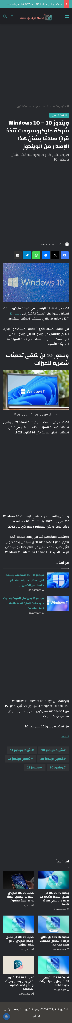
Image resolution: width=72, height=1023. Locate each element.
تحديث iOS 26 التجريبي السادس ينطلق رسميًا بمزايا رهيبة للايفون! (20, 896)
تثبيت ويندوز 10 (52, 750)
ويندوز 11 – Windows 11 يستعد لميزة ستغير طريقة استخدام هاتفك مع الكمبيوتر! (25, 580)
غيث (61, 244)
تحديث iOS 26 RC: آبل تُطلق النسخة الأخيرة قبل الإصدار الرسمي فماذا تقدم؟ (54, 898)
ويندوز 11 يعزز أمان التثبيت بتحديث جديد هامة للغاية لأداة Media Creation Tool (23, 603)
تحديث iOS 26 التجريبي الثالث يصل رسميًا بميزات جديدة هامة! (54, 981)
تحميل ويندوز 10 (51, 759)
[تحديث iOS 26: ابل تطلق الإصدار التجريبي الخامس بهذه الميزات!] (53, 924)
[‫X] (55, 255)
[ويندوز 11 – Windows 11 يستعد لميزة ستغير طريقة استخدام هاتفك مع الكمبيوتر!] (58, 580)
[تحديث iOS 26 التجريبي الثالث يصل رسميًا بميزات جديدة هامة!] (53, 965)
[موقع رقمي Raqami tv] (36, 16)
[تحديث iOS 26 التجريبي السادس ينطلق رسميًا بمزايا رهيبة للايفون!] (18, 880)
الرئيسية (62, 106)
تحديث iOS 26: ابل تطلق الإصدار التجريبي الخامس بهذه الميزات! (54, 940)
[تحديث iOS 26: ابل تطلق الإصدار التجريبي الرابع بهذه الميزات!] (18, 924)
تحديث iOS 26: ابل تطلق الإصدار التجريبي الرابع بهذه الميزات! (20, 940)
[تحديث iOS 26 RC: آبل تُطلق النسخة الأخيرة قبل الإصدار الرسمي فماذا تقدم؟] (53, 880)
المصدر (64, 736)
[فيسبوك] (65, 255)
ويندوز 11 (15, 313)
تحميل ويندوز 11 (19, 759)
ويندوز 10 (56, 767)
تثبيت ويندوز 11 (20, 750)
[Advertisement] (36, 64)
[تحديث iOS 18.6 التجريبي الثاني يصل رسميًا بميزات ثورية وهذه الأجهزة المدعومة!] (18, 965)
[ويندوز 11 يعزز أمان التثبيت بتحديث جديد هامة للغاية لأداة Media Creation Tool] (58, 603)
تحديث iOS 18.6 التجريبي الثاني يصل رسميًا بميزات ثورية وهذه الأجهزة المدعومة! (19, 983)
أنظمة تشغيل (24, 106)
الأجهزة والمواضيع (45, 106)
